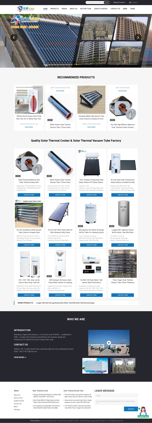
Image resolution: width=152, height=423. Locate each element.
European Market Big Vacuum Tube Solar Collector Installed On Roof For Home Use (91, 117)
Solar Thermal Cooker (122, 87)
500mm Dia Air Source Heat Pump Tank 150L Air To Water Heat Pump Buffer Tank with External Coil (29, 117)
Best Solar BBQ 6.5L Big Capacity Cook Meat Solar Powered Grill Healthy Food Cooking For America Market (46, 401)
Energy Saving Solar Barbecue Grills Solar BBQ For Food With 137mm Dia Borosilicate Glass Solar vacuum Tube (47, 396)
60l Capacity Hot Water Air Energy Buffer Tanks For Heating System (91, 231)
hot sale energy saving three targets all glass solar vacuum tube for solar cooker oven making (78, 396)
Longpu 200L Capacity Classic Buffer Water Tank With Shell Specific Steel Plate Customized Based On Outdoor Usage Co (123, 231)
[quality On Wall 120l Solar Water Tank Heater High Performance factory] (91, 264)
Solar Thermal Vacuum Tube (60, 87)
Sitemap (17, 409)
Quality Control (101, 9)
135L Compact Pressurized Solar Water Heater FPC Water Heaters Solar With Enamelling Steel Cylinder (91, 181)
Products (55, 9)
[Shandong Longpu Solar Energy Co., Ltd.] (25, 9)
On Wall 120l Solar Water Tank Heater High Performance (91, 281)
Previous (14, 37)
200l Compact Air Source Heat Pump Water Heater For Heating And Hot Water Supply (60, 281)
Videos (64, 9)
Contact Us (115, 9)
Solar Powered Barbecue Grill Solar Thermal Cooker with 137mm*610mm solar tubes (29, 181)
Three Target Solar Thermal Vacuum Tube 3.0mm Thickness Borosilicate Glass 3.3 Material (122, 281)
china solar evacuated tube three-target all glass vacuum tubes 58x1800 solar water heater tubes (78, 401)
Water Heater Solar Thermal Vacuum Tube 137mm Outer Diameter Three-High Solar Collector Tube (60, 126)
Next (138, 37)
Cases (132, 9)
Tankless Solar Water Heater (91, 124)
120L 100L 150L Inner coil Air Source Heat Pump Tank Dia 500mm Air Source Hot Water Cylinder (29, 281)
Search (107, 2)
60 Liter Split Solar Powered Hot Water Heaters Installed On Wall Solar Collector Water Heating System (123, 181)
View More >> (20, 357)
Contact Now (29, 195)
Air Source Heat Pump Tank (29, 124)
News (125, 9)
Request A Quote (119, 2)
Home (45, 9)
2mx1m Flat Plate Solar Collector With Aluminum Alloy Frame (60, 231)
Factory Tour (85, 9)
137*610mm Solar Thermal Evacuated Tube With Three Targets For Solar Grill (78, 407)
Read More (29, 127)
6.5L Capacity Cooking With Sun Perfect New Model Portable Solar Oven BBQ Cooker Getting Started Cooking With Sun (47, 407)
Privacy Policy (34, 421)
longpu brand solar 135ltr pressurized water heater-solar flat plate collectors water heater (67, 303)
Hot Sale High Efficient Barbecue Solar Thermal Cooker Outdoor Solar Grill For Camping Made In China (123, 126)
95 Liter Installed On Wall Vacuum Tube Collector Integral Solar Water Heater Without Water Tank (29, 231)
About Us (73, 9)
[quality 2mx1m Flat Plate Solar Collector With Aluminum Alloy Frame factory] (60, 213)
